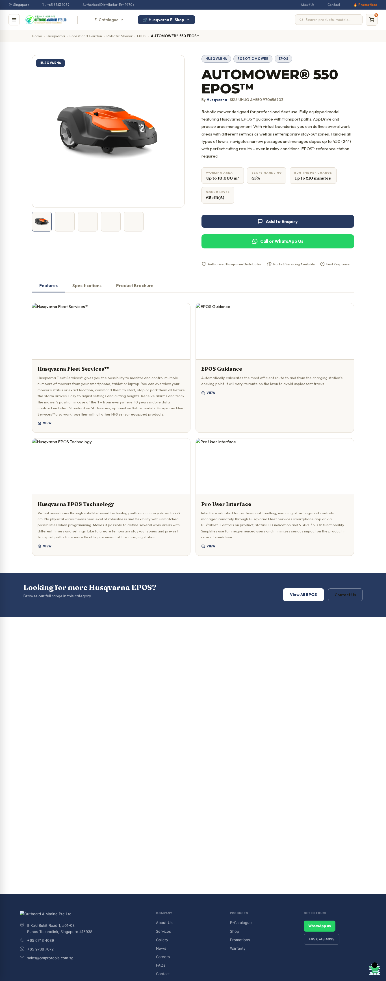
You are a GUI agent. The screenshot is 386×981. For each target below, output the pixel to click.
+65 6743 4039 (58, 5)
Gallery (162, 940)
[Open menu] (14, 19)
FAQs (160, 965)
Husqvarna (56, 36)
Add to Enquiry (282, 221)
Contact (334, 5)
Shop (234, 931)
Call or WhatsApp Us (281, 241)
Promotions (368, 5)
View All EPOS (303, 594)
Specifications (86, 285)
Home (37, 36)
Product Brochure (134, 285)
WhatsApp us (319, 926)
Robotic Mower (120, 36)
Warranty (238, 948)
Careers (163, 956)
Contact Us (345, 594)
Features (48, 285)
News (161, 948)
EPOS (141, 36)
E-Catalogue (106, 19)
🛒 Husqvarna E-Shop (163, 19)
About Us (308, 5)
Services (163, 931)
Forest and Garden (86, 36)
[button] (111, 368)
